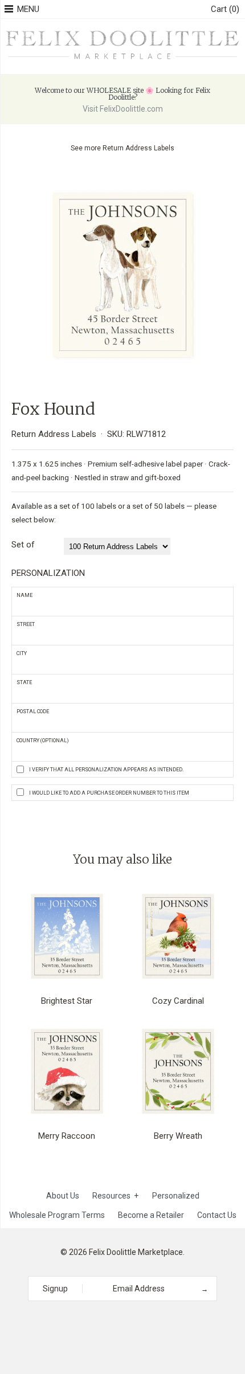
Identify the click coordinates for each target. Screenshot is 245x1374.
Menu (28, 9)
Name (24, 595)
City (22, 653)
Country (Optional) (43, 740)
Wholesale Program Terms (57, 1215)
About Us (62, 1195)
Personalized (175, 1195)
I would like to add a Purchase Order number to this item (109, 793)
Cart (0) (225, 9)
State (24, 682)
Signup (55, 1288)
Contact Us (216, 1215)
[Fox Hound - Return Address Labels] (123, 179)
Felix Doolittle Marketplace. (137, 1252)
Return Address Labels (138, 148)
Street (26, 624)
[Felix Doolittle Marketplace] (122, 31)
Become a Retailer (151, 1215)
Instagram (118, 1321)
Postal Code (33, 711)
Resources (115, 1195)
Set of (23, 544)
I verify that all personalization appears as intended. (106, 769)
